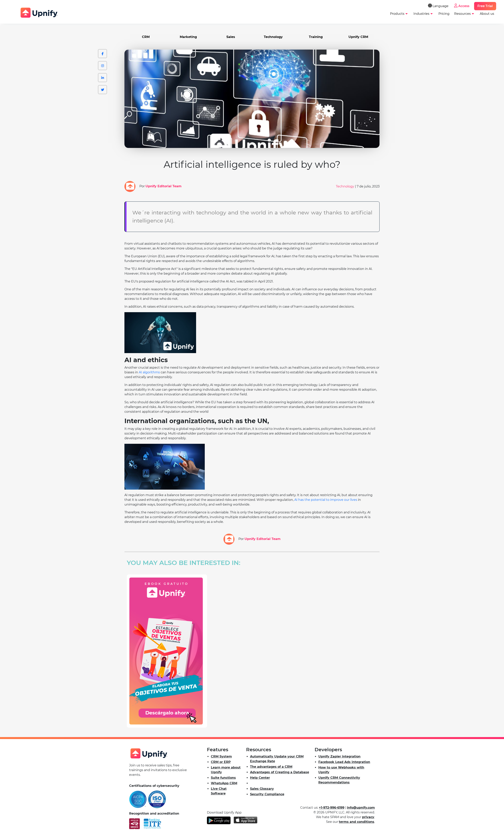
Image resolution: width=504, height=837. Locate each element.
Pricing (443, 14)
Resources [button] (462, 14)
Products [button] (397, 14)
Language (440, 6)
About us (487, 14)
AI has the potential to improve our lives (325, 500)
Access (463, 6)
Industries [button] (421, 14)
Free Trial (485, 6)
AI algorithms (149, 372)
